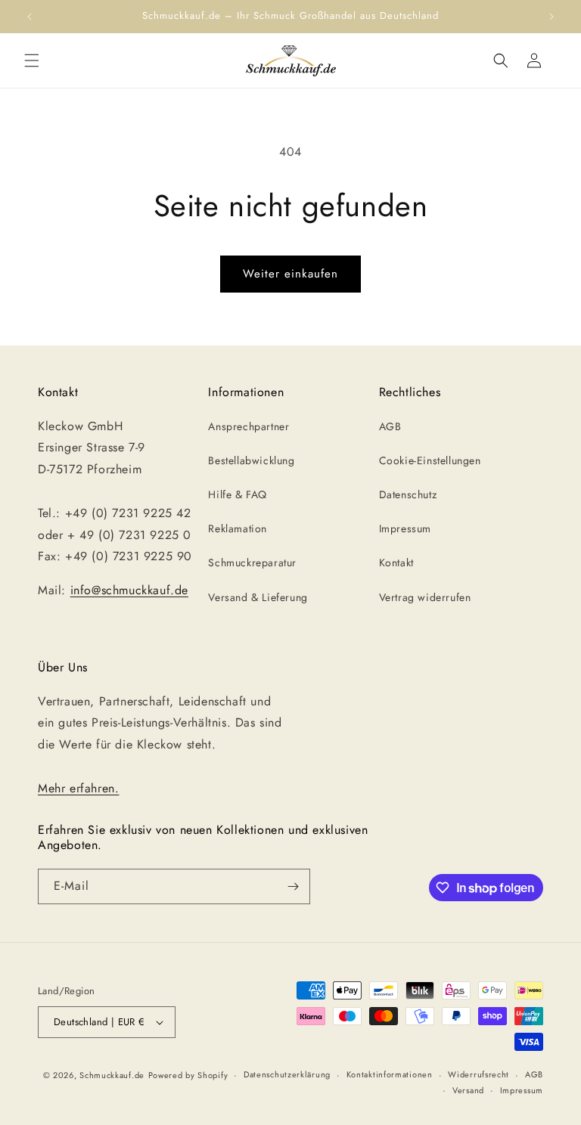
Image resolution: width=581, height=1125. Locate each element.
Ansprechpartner (248, 426)
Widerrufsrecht (478, 1074)
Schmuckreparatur (252, 562)
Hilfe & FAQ (237, 494)
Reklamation (237, 528)
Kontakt (396, 562)
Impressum (405, 528)
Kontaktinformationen (389, 1074)
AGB (390, 426)
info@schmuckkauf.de (129, 590)
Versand (468, 1090)
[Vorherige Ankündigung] (29, 16)
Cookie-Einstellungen (430, 460)
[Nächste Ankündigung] (551, 16)
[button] (31, 60)
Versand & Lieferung (257, 597)
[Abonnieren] (292, 886)
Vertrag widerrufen (425, 597)
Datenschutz (408, 494)
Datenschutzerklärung (287, 1074)
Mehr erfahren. (78, 788)
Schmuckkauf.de (111, 1075)
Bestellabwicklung (251, 460)
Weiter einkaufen (290, 273)
